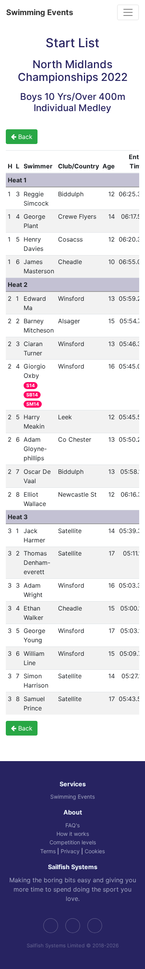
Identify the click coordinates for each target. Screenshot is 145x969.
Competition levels (72, 842)
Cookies (95, 851)
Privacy (70, 851)
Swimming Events (39, 12)
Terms (48, 851)
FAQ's (72, 825)
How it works (72, 833)
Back (24, 137)
